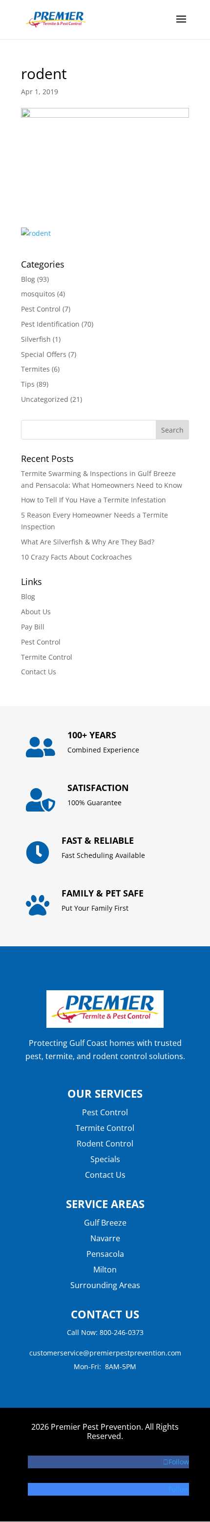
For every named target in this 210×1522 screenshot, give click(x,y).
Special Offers (43, 354)
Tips (28, 384)
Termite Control (46, 657)
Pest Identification (50, 324)
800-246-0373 (122, 1332)
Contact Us (38, 671)
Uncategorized (44, 399)
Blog (28, 279)
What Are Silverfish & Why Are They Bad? (87, 541)
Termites (35, 369)
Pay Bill (32, 626)
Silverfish (36, 339)
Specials (105, 1159)
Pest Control (41, 308)
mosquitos (38, 293)
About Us (36, 611)
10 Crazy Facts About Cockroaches (76, 557)
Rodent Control (105, 1143)
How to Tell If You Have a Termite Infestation (93, 499)
